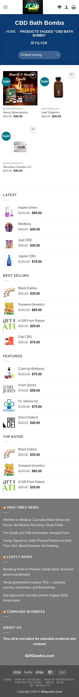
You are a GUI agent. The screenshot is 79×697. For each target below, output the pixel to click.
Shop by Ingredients (59, 679)
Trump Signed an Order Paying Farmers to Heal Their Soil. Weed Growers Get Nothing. (37, 543)
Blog (60, 682)
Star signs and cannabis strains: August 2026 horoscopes (35, 598)
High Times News (23, 507)
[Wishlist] (60, 7)
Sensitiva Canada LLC (17, 166)
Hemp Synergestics (15, 112)
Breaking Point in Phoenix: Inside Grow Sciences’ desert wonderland (38, 572)
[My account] (66, 7)
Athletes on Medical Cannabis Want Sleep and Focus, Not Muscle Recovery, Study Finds (36, 522)
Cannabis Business (26, 611)
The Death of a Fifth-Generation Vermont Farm (36, 533)
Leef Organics (51, 112)
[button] (5, 7)
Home (11, 31)
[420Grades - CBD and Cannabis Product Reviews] (32, 7)
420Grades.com (39, 656)
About (49, 682)
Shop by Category (27, 679)
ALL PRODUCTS (40, 685)
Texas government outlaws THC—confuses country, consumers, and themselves (34, 585)
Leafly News (19, 557)
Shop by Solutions (28, 682)
